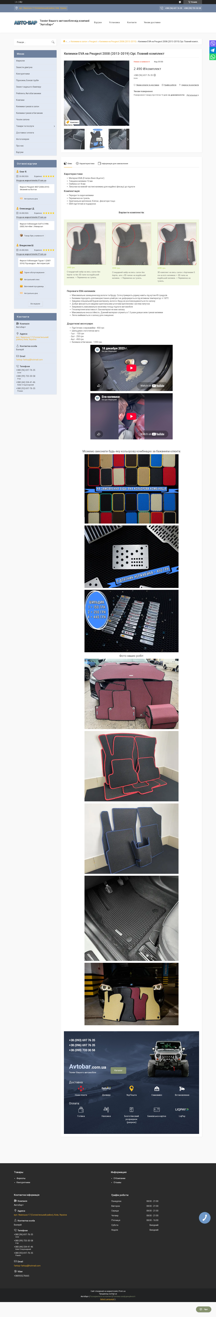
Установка (114, 22)
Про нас (20, 146)
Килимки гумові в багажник (29, 113)
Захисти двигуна (24, 67)
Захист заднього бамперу (28, 87)
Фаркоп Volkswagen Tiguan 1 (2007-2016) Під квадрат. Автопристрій (35, 262)
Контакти (132, 22)
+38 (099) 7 (76, 1050)
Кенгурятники (23, 74)
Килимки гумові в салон (27, 106)
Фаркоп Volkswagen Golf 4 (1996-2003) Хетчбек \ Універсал (34, 225)
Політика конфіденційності (124, 1296)
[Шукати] (53, 42)
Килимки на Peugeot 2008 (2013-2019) (117, 41)
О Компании (119, 1178)
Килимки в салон (79, 41)
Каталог (118, 1070)
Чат (206, 1309)
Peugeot (93, 41)
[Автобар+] (25, 22)
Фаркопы (21, 1178)
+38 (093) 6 (76, 1040)
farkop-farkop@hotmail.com (29, 359)
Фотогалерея (22, 139)
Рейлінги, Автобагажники (28, 93)
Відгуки (98, 22)
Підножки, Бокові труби (27, 80)
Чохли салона (22, 119)
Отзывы (117, 1182)
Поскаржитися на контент (101, 1296)
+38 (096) (75, 1045)
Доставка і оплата (25, 133)
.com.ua (87, 1067)
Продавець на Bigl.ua (108, 1294)
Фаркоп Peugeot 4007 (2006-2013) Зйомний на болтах (34, 188)
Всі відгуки (35, 304)
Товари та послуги (25, 126)
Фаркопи (20, 61)
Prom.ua (122, 1291)
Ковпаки (20, 100)
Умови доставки (152, 22)
